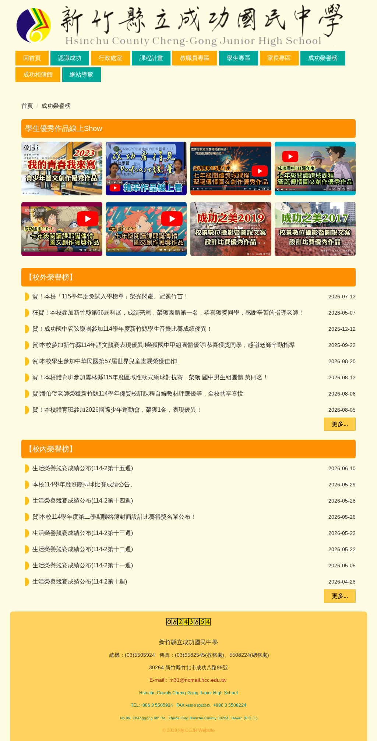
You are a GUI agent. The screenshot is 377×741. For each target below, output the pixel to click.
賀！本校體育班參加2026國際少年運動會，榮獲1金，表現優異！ (117, 410)
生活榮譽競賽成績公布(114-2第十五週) (82, 468)
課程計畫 (151, 58)
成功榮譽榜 (323, 58)
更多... (340, 424)
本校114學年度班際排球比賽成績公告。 (84, 484)
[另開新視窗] (61, 169)
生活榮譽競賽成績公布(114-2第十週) (79, 581)
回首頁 (32, 58)
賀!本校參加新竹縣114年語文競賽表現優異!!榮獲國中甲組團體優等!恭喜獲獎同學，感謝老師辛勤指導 (163, 345)
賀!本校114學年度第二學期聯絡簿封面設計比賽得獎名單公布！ (114, 517)
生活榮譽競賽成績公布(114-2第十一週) (82, 565)
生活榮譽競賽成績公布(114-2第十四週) (82, 500)
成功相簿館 (38, 74)
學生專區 (238, 58)
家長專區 (279, 58)
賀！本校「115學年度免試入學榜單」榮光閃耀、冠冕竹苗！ (110, 296)
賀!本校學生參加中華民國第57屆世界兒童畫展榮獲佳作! (104, 361)
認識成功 (69, 58)
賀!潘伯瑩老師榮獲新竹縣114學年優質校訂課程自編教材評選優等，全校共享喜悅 (137, 393)
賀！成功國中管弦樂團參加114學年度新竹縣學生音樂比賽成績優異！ (122, 329)
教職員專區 (194, 58)
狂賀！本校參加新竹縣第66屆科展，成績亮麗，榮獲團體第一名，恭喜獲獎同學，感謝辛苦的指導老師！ (168, 312)
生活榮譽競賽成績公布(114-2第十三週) (82, 533)
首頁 (27, 106)
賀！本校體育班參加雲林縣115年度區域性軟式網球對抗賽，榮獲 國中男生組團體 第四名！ (150, 377)
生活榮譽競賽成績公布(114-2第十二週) (82, 549)
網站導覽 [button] (81, 74)
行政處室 (110, 58)
